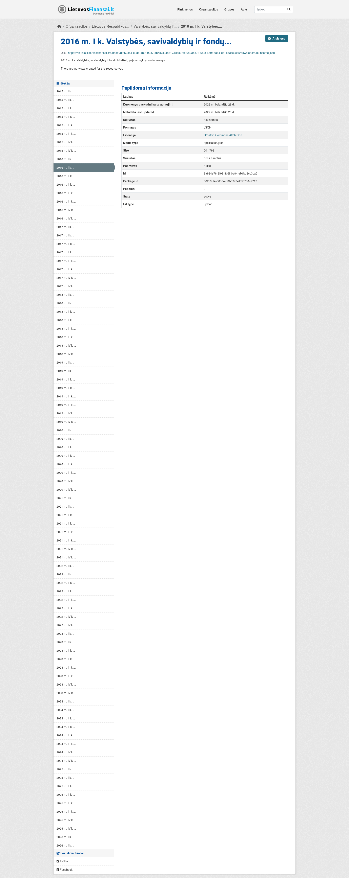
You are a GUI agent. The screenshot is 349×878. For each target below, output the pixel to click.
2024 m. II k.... (66, 718)
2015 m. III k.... (66, 125)
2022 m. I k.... (65, 566)
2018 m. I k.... (65, 295)
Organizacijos (208, 9)
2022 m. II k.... (66, 583)
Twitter (63, 861)
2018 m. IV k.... (66, 345)
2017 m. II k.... (66, 244)
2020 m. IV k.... (66, 481)
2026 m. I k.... (65, 837)
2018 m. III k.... (66, 328)
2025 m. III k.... (66, 803)
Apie (244, 9)
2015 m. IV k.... (66, 142)
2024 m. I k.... (65, 701)
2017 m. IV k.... (66, 278)
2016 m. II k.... (66, 176)
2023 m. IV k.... (66, 684)
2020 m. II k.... (66, 447)
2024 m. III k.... (66, 735)
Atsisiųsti (279, 38)
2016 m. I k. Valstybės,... (201, 26)
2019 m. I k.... (65, 362)
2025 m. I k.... (65, 769)
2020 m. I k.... (65, 430)
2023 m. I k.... (65, 633)
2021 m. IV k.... (66, 549)
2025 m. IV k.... (66, 820)
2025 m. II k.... (66, 786)
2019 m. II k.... (66, 379)
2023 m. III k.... (66, 667)
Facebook (66, 870)
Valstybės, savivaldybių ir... (155, 26)
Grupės (229, 9)
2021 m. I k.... (65, 498)
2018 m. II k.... (66, 311)
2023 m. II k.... (66, 650)
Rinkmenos (185, 9)
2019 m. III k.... (66, 396)
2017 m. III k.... (66, 261)
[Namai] (59, 26)
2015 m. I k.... (65, 91)
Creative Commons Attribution (223, 135)
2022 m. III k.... (66, 600)
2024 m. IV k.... (66, 752)
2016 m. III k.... (66, 193)
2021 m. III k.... (66, 532)
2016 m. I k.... (65, 159)
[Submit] (289, 9)
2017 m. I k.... (65, 227)
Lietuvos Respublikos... (110, 26)
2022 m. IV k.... (66, 617)
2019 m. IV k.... (66, 413)
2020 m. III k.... (66, 464)
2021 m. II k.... (66, 515)
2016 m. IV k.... (66, 210)
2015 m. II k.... (66, 108)
